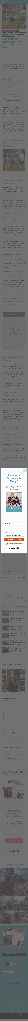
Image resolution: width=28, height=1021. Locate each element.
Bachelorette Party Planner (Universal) (13, 529)
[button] (14, 502)
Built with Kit (14, 548)
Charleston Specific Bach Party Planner (13, 532)
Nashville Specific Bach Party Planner (13, 535)
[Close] (25, 470)
